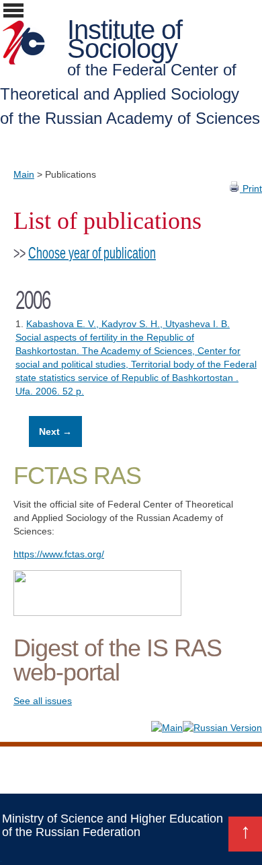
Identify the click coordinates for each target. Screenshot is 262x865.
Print (251, 188)
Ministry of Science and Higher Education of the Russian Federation (112, 825)
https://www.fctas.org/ (58, 554)
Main (23, 174)
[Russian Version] (222, 727)
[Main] (167, 727)
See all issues (42, 700)
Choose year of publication (92, 253)
